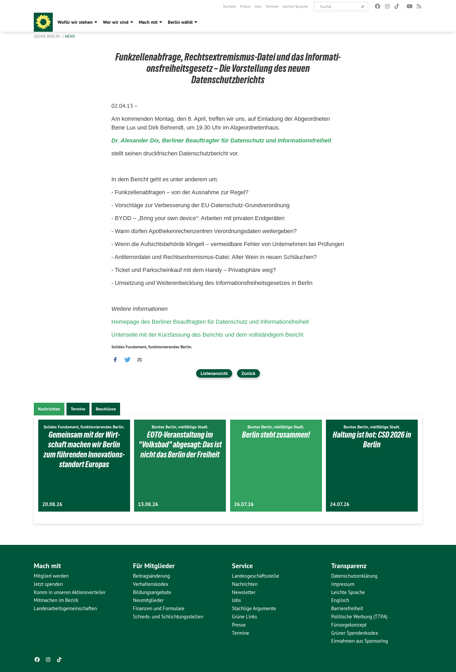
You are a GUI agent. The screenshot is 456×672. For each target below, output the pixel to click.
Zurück (248, 373)
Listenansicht (214, 373)
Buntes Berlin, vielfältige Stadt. (180, 427)
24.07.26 (339, 504)
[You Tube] (409, 6)
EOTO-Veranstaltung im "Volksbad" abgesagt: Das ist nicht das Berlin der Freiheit (180, 444)
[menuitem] (229, 6)
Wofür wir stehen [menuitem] (75, 22)
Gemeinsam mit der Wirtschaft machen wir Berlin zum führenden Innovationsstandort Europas (84, 449)
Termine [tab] (78, 409)
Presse (245, 6)
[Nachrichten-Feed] (419, 6)
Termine (272, 6)
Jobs (258, 6)
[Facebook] (377, 6)
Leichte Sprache (295, 6)
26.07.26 (244, 504)
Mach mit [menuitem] (148, 22)
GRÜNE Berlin (47, 36)
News (70, 36)
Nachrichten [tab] (49, 409)
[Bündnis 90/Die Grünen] (43, 22)
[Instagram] (387, 6)
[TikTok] (396, 6)
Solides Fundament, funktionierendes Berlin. (151, 347)
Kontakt (229, 6)
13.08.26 (148, 504)
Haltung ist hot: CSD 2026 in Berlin (372, 439)
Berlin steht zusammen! (276, 434)
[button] (115, 359)
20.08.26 (52, 504)
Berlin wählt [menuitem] (180, 22)
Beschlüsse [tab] (106, 409)
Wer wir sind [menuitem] (116, 22)
